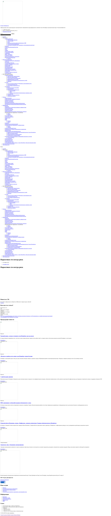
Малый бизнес (8, 130)
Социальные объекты (9, 52)
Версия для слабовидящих (5, 34)
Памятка (9, 114)
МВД (6, 118)
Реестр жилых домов (9, 51)
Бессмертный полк (8, 140)
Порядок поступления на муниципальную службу (17, 80)
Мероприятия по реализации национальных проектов (15, 111)
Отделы (6, 82)
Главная (4, 36)
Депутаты (7, 61)
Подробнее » (2, 340)
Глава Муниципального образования (12, 60)
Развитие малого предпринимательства (13, 131)
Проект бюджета (8, 98)
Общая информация (9, 38)
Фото (6, 49)
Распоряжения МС (8, 67)
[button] (55, 146)
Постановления (10, 88)
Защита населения (8, 110)
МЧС (6, 119)
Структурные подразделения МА (14, 78)
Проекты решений (8, 64)
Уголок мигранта (10, 137)
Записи (8, 113)
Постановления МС (9, 66)
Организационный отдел (12, 84)
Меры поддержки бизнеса (12, 133)
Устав (8, 41)
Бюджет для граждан (9, 101)
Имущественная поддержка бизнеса (14, 134)
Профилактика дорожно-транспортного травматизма (15, 129)
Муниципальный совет (7, 59)
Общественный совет (9, 141)
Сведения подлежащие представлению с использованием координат (20, 45)
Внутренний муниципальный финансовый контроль (15, 104)
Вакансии (9, 81)
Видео (6, 48)
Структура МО (10, 40)
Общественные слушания (10, 180)
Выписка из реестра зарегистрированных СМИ (16, 43)
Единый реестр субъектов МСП (13, 135)
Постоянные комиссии (9, 62)
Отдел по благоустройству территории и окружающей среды (19, 83)
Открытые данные (8, 55)
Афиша (6, 50)
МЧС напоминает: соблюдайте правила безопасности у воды (15, 402)
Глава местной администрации (13, 76)
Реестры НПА (12, 90)
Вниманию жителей (9, 109)
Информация (5, 105)
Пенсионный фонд (9, 108)
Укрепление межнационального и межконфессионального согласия (18, 136)
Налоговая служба (8, 115)
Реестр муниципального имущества (12, 56)
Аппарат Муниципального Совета (12, 63)
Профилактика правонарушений (11, 124)
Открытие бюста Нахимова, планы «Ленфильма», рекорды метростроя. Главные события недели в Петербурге (28, 423)
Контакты (7, 106)
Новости (6, 46)
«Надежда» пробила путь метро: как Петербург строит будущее (16, 356)
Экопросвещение (8, 138)
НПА (11, 91)
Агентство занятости (9, 116)
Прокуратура (7, 117)
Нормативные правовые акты (13, 89)
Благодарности (8, 73)
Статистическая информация (13, 44)
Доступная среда (6, 144)
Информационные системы (12, 79)
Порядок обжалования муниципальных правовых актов (21, 92)
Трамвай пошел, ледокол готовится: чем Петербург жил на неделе (17, 336)
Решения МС (7, 65)
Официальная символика (12, 39)
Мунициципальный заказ (10, 57)
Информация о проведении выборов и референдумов (15, 107)
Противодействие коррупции (8, 143)
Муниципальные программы (13, 87)
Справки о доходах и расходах (11, 72)
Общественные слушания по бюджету (12, 99)
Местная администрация (12, 77)
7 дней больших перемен (6, 376)
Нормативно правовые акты (10, 70)
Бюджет (4, 97)
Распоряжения (10, 93)
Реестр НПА (7, 71)
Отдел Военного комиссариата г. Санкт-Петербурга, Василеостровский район (20, 142)
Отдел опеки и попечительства (13, 85)
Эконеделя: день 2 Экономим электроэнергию (12, 444)
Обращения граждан (11, 207)
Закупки (9, 58)
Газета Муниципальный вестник (11, 47)
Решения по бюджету (9, 100)
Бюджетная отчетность (9, 102)
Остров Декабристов (4, 25)
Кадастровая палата (9, 139)
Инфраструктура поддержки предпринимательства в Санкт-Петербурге (21, 132)
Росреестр (7, 123)
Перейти (2, 302)
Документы (7, 86)
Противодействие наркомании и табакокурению (14, 125)
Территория (7, 53)
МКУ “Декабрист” (8, 54)
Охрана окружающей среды (10, 128)
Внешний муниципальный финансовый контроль (15, 103)
